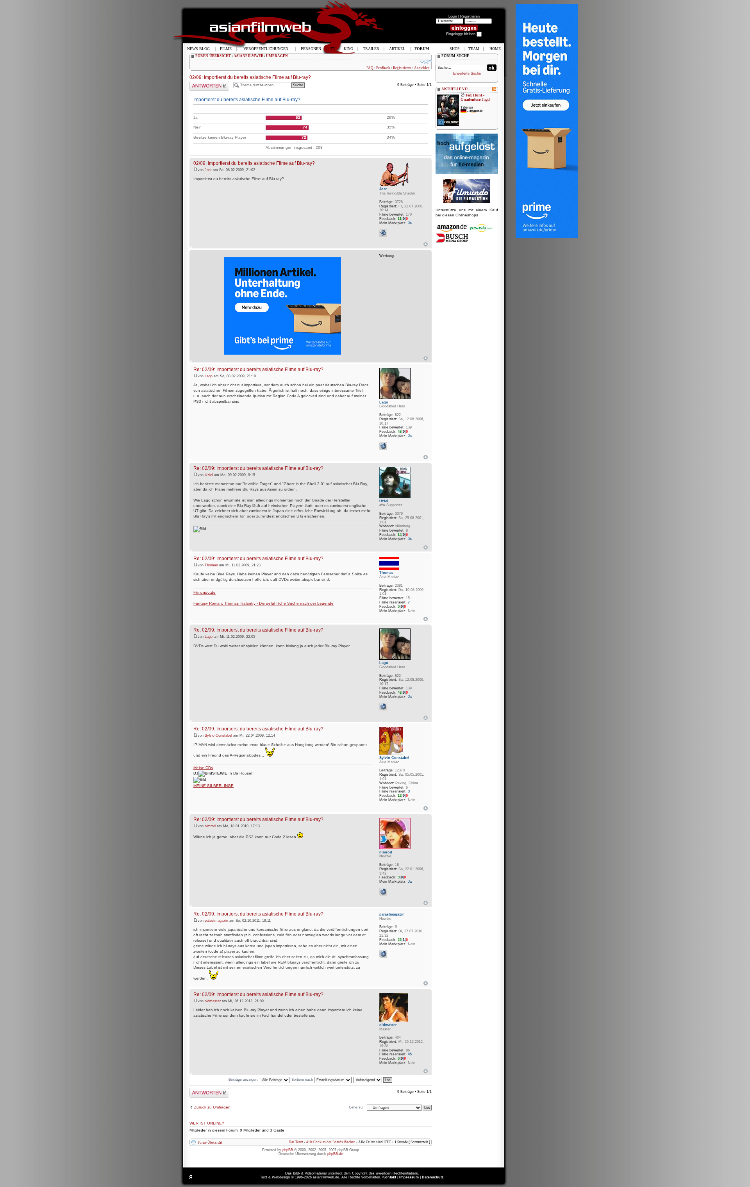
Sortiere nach (302, 1080)
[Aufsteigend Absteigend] (373, 1080)
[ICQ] (383, 233)
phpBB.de (335, 1154)
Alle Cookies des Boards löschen (330, 1142)
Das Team (296, 1142)
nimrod (210, 826)
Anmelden (422, 68)
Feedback (383, 68)
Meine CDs (203, 768)
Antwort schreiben (204, 83)
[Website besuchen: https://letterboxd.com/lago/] (383, 446)
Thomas (211, 565)
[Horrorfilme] (466, 201)
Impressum (409, 1177)
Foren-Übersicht (210, 1142)
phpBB (287, 1150)
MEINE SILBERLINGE (213, 786)
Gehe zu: (356, 1107)
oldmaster (213, 1001)
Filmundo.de (204, 592)
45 (410, 1054)
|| (403, 219)
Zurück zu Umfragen (212, 1107)
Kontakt (389, 1177)
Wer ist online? (206, 1123)
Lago (208, 376)
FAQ (369, 68)
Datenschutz (433, 1177)
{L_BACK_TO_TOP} (425, 358)
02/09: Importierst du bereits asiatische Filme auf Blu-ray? (250, 77)
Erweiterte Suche (467, 73)
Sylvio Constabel (218, 735)
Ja (410, 223)
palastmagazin (216, 921)
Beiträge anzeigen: (244, 1080)
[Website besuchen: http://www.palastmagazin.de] (383, 954)
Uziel (209, 475)
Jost (208, 170)
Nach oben (425, 244)
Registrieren (470, 16)
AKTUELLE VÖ (454, 89)
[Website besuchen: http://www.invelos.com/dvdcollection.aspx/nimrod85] (383, 892)
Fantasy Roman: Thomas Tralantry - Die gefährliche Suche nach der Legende (263, 603)
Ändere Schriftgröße (426, 61)
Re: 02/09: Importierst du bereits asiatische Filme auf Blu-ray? (258, 369)
